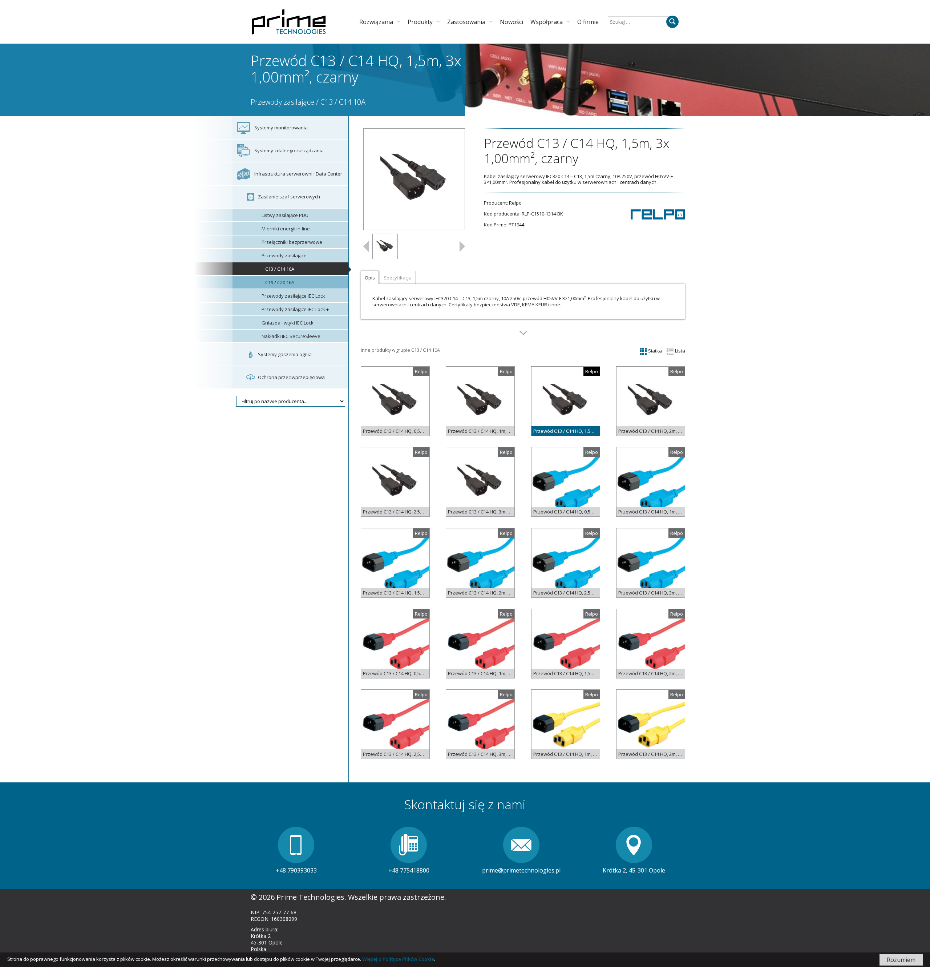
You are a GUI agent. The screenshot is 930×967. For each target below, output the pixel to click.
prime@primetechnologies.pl (521, 870)
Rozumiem (901, 960)
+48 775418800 (408, 870)
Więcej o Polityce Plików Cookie (398, 959)
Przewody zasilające (282, 102)
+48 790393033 (296, 870)
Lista (679, 350)
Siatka (654, 350)
